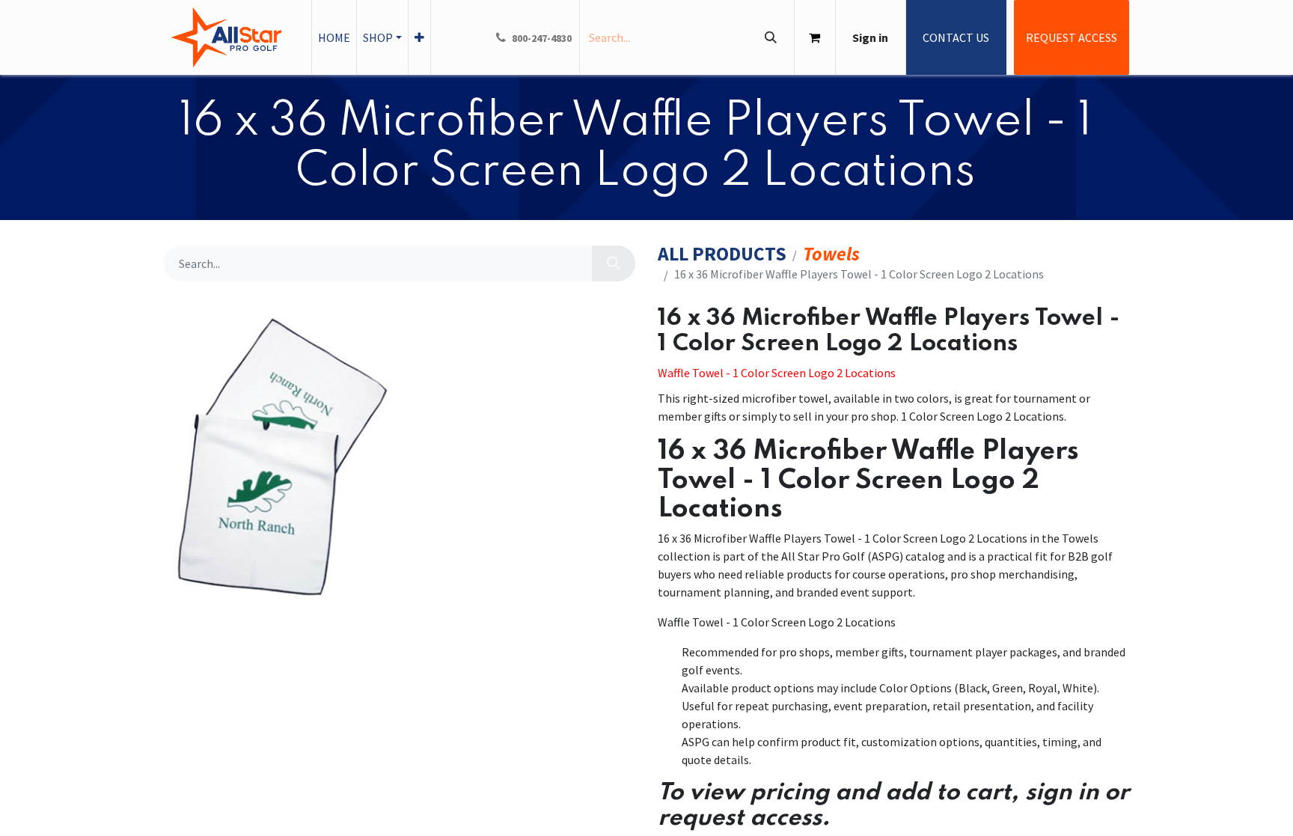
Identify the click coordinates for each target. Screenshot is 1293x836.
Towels (831, 254)
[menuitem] (334, 37)
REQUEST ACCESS (1071, 37)
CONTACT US (956, 37)
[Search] (770, 37)
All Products (722, 254)
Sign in (870, 37)
